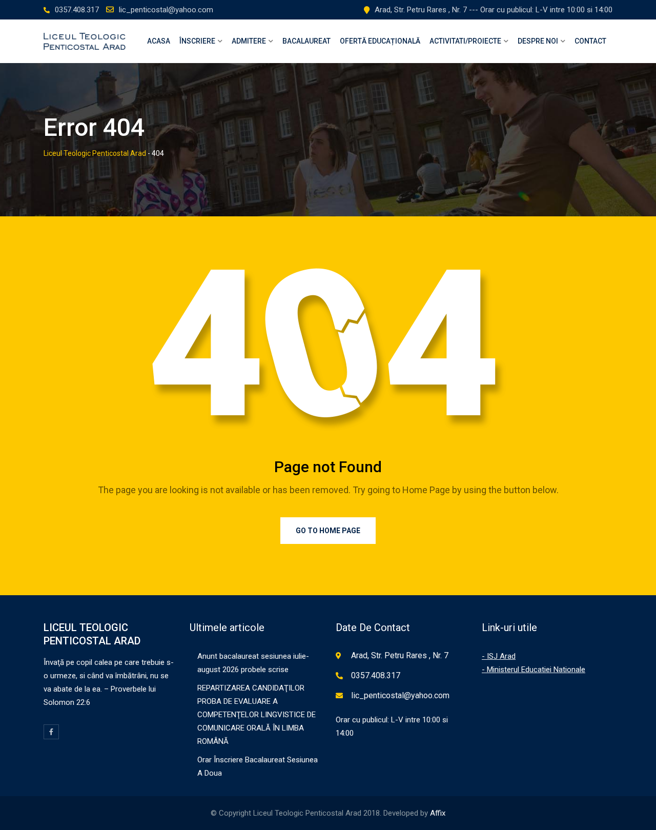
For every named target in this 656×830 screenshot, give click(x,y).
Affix (437, 813)
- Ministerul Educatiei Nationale (533, 669)
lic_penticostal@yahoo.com (166, 9)
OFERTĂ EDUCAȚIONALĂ (380, 41)
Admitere (249, 41)
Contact (590, 41)
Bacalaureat (306, 41)
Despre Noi (538, 41)
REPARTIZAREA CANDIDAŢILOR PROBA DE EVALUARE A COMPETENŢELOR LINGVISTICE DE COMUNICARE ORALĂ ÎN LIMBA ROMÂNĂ (256, 714)
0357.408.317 (77, 9)
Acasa (158, 41)
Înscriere (197, 41)
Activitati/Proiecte (465, 41)
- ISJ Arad (499, 656)
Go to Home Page (328, 531)
